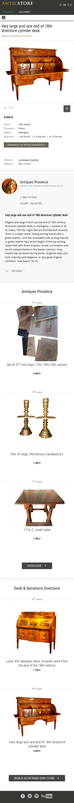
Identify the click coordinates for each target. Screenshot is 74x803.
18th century (16, 271)
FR (60, 4)
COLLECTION (36, 204)
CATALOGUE (7, 12)
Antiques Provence (34, 181)
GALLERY (24, 204)
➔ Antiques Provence (28, 160)
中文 (69, 4)
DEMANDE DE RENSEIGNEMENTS (26, 144)
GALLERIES (24, 12)
